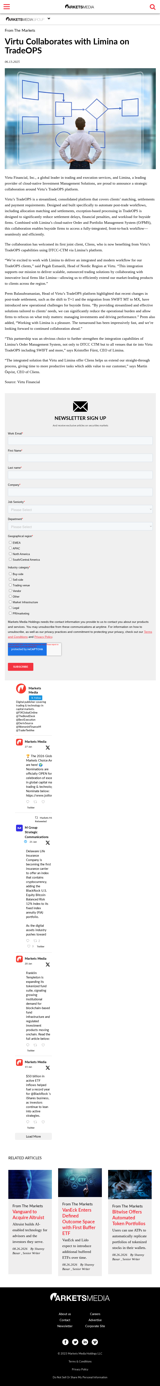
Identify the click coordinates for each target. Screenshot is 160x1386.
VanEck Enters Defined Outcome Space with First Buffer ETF (78, 1222)
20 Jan (28, 963)
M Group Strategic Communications (37, 832)
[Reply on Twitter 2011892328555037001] (28, 1122)
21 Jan (33, 842)
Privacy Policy (80, 1369)
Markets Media (35, 741)
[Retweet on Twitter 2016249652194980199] (36, 802)
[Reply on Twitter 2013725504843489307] (28, 1045)
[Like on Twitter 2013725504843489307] (44, 1045)
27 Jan (28, 746)
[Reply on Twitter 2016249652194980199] (28, 802)
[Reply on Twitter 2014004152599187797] (28, 941)
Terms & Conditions (80, 1361)
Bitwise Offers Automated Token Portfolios (128, 1218)
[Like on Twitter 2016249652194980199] (44, 802)
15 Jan (28, 1067)
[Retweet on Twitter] (36, 817)
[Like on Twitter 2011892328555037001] (44, 1122)
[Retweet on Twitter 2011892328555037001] (36, 1122)
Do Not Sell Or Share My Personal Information (80, 1377)
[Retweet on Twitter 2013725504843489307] (36, 1045)
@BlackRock (39, 1093)
